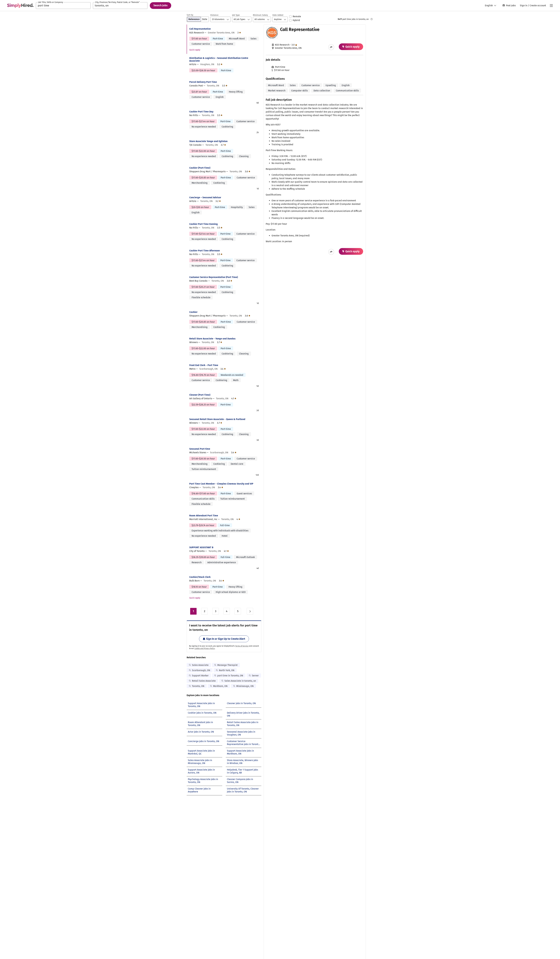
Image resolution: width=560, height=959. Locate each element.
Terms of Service (242, 646)
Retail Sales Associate (204, 680)
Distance (214, 15)
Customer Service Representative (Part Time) (213, 277)
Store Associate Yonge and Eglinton (208, 141)
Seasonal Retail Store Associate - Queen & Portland (217, 419)
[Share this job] (331, 47)
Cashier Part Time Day (201, 111)
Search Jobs (160, 5)
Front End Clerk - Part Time (203, 365)
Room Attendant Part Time (203, 515)
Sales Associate (200, 665)
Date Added (277, 15)
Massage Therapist (227, 665)
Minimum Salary (260, 15)
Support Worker (200, 675)
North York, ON (226, 670)
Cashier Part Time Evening (203, 224)
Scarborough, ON (201, 670)
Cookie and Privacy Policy (204, 648)
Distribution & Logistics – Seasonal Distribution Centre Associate (218, 59)
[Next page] (250, 611)
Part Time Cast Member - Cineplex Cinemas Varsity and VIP (221, 483)
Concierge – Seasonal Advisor (205, 197)
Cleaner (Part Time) (199, 394)
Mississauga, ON (245, 686)
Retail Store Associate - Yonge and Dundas (212, 338)
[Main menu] (551, 5)
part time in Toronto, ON (230, 675)
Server (255, 675)
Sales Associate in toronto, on (240, 680)
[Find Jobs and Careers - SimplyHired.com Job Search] (20, 5)
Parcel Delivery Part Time (203, 82)
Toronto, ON (198, 686)
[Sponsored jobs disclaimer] (371, 19)
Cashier (193, 312)
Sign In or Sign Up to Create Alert (225, 638)
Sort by (190, 15)
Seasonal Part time (199, 448)
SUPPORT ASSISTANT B (201, 547)
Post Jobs (511, 5)
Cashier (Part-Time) (199, 167)
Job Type (236, 15)
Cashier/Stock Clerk (200, 577)
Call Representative (200, 28)
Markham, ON (220, 686)
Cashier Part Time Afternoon (204, 250)
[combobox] (63, 5)
